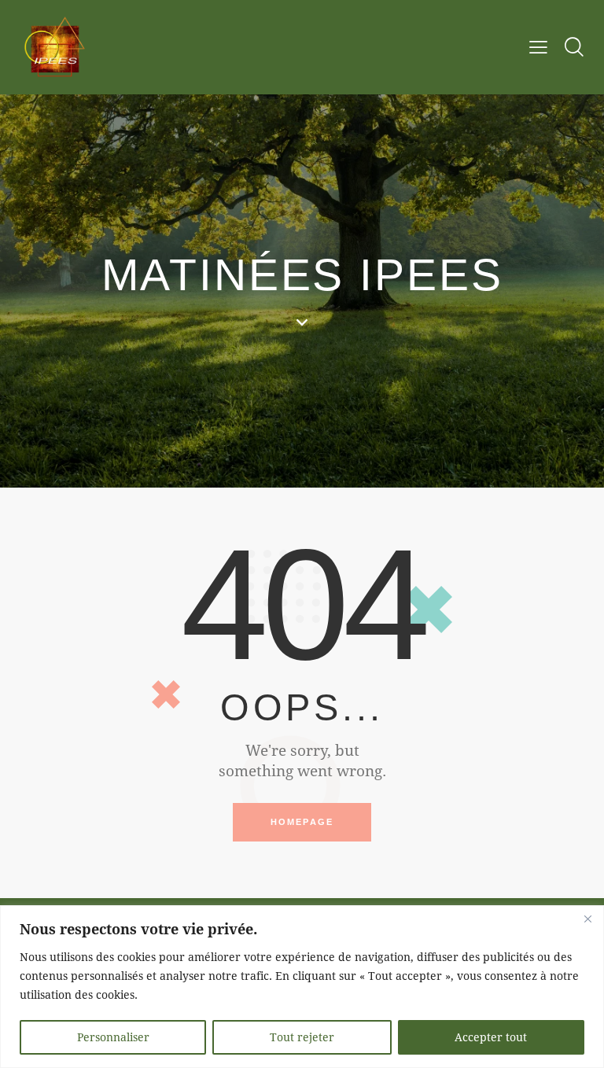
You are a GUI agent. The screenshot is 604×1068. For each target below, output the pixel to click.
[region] (302, 986)
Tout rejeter (302, 1036)
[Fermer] (587, 918)
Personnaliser (113, 1036)
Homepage (302, 822)
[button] (538, 46)
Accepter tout (491, 1036)
